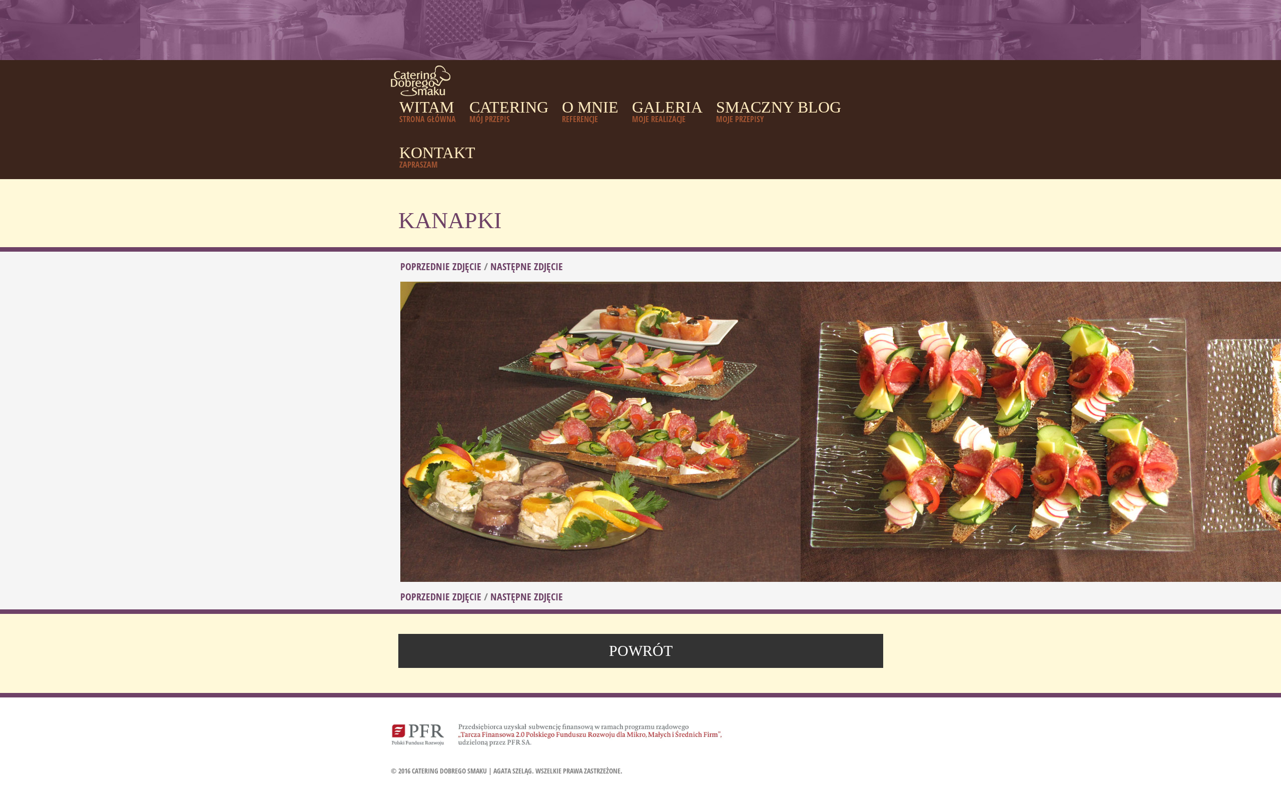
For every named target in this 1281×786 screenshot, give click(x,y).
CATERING (508, 111)
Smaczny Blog (778, 111)
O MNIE (590, 111)
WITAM (427, 111)
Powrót (641, 650)
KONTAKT (437, 157)
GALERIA (667, 111)
